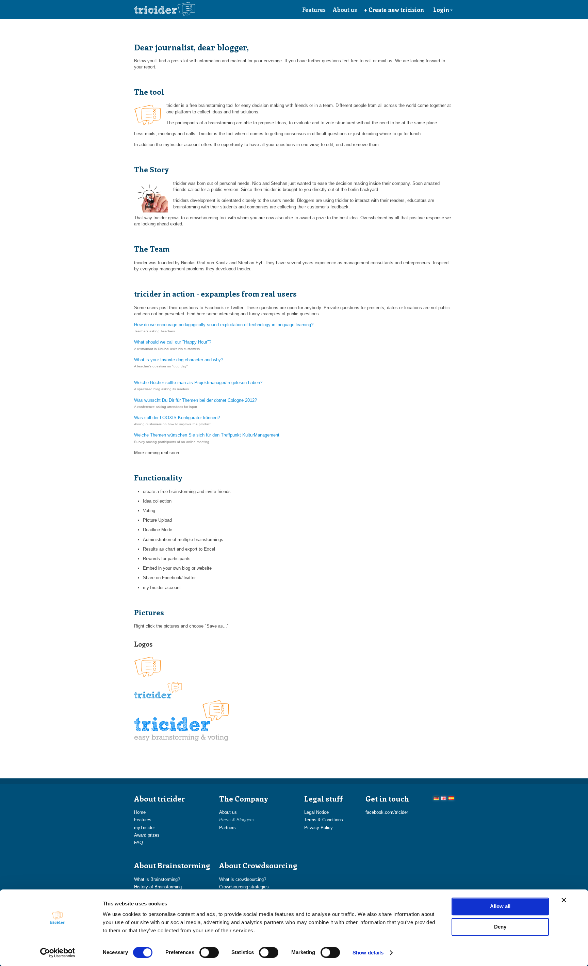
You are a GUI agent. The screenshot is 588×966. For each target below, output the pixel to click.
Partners (227, 827)
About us (345, 9)
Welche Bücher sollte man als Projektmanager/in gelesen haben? (198, 382)
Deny (500, 927)
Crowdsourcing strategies (244, 886)
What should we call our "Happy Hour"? (172, 342)
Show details (368, 952)
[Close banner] (563, 900)
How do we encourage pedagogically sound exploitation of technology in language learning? (223, 324)
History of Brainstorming (158, 886)
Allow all (500, 906)
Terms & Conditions (323, 819)
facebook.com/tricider (386, 812)
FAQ (138, 842)
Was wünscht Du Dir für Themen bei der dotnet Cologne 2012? (195, 400)
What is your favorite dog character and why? (178, 359)
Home (140, 812)
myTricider (144, 827)
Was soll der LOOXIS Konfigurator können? (177, 417)
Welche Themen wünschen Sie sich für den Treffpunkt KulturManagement (206, 435)
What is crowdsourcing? (242, 879)
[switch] (209, 952)
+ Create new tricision (394, 9)
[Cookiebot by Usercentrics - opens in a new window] (57, 953)
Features (314, 9)
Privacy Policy (318, 827)
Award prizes (147, 835)
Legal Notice (316, 812)
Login (441, 9)
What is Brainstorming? (157, 879)
